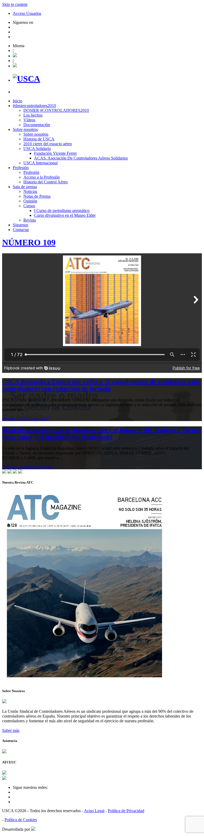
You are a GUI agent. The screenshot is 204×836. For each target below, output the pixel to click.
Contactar (21, 229)
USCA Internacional (40, 163)
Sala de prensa (25, 186)
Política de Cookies (21, 819)
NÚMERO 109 (29, 242)
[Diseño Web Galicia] (33, 829)
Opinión (30, 201)
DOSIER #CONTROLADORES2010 (56, 110)
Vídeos (29, 120)
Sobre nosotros (25, 129)
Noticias (30, 191)
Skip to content (14, 4)
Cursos (29, 206)
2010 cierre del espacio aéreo (47, 143)
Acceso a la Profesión (41, 177)
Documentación (36, 124)
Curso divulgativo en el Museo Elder (65, 215)
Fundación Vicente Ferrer (55, 153)
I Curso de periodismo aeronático (62, 210)
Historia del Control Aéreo (45, 182)
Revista (29, 220)
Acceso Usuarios (27, 13)
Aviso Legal (94, 810)
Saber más (10, 730)
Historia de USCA (38, 139)
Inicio (17, 101)
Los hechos (32, 115)
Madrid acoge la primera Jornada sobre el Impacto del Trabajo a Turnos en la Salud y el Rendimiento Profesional (101, 433)
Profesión (21, 167)
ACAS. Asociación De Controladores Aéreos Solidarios (81, 158)
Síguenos (20, 225)
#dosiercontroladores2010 (34, 105)
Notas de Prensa (36, 196)
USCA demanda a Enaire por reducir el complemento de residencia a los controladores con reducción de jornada (100, 385)
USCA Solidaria (37, 148)
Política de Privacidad (126, 810)
